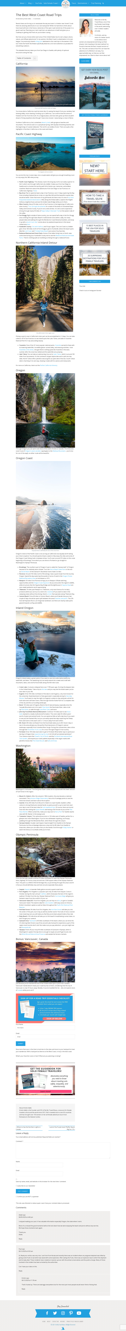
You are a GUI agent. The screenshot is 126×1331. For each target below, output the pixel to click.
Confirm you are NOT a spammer (28, 1197)
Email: (18, 1033)
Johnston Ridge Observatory (39, 798)
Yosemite (58, 345)
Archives (62, 1321)
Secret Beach (25, 572)
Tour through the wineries (36, 206)
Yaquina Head (66, 585)
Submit (20, 1044)
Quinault (32, 921)
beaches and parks (61, 598)
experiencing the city (41, 734)
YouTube (38, 3)
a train (49, 594)
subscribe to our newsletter (26, 1186)
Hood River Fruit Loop (35, 730)
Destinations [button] (82, 3)
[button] (103, 3)
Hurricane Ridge (60, 896)
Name (18, 1162)
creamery (50, 592)
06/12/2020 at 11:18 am (29, 1280)
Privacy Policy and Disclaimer (75, 1321)
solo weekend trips (49, 807)
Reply (20, 1239)
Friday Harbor (67, 827)
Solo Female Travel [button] (51, 3)
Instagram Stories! (95, 290)
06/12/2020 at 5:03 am (26, 1251)
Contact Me (55, 1321)
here (35, 191)
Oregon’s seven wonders (33, 451)
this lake (44, 689)
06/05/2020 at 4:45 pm (26, 1217)
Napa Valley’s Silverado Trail (50, 211)
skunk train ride (32, 222)
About (22, 3)
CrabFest (43, 894)
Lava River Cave (45, 709)
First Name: (19, 1024)
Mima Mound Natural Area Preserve (33, 934)
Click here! (85, 61)
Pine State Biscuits (38, 741)
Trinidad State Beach (41, 231)
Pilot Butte (24, 709)
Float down (45, 707)
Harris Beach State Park (57, 569)
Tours (74, 3)
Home (44, 1321)
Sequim (27, 889)
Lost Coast (28, 231)
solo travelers (49, 903)
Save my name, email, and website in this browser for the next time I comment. (41, 1181)
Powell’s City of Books (42, 736)
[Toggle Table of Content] (34, 58)
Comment (19, 1141)
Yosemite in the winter (26, 350)
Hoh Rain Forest (56, 909)
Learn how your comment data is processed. (55, 1203)
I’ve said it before (37, 227)
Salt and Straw (52, 741)
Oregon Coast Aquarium (41, 583)
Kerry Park (58, 812)
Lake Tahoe (57, 354)
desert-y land (46, 122)
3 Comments (36, 19)
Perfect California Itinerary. (49, 365)
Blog (30, 3)
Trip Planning (96, 3)
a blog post (38, 41)
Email (17, 1170)
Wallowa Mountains (59, 451)
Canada (20, 990)
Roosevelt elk (26, 927)
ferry (59, 901)
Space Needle (40, 809)
